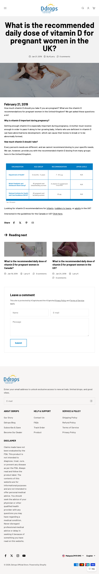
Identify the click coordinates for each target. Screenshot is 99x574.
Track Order (39, 427)
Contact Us (39, 417)
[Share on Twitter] (20, 222)
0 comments (65, 56)
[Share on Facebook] (13, 222)
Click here (57, 213)
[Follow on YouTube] (24, 555)
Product (38, 432)
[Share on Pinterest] (26, 222)
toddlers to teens (63, 208)
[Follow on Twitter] (11, 555)
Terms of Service (77, 300)
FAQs (36, 422)
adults (78, 208)
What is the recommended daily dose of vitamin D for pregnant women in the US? (73, 264)
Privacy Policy (60, 300)
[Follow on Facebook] (5, 555)
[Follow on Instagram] (17, 555)
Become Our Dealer (13, 432)
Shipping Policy (69, 417)
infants (50, 208)
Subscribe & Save (12, 427)
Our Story (8, 417)
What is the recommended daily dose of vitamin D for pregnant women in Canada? (25, 264)
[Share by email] (32, 222)
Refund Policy (69, 422)
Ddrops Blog (9, 422)
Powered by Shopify (37, 564)
